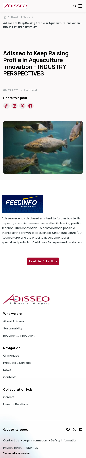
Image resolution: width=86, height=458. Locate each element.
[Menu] (80, 6)
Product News (20, 17)
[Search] (74, 6)
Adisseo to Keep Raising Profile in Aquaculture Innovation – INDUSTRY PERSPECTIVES (42, 25)
